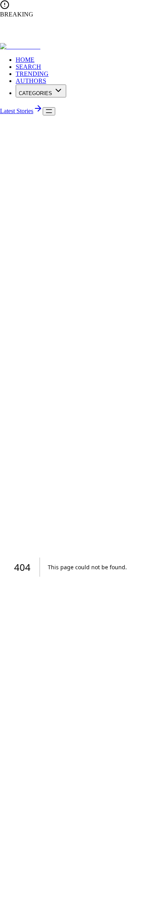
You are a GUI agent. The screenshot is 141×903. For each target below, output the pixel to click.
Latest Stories (16, 111)
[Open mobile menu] (49, 111)
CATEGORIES (35, 93)
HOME (25, 59)
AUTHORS (31, 80)
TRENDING (32, 73)
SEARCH (28, 66)
